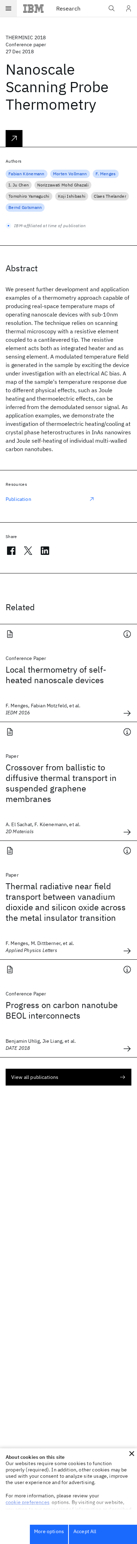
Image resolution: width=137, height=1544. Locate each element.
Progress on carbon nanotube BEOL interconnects (62, 1010)
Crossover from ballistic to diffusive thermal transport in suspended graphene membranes (61, 783)
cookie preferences (28, 1502)
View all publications (34, 1077)
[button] (131, 1453)
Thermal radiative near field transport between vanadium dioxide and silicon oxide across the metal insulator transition (66, 902)
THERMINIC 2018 (26, 37)
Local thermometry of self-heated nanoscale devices (56, 674)
